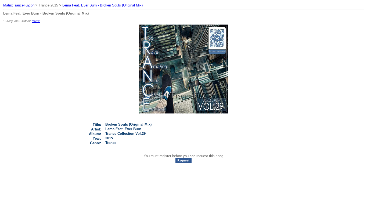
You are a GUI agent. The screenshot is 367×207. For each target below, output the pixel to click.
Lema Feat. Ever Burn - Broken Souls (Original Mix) (102, 5)
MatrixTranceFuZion (18, 5)
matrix (36, 21)
